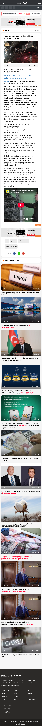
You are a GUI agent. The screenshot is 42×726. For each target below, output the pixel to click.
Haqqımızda (31, 699)
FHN (7, 241)
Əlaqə (3, 699)
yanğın (13, 241)
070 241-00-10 (8, 706)
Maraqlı (30, 693)
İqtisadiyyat (4, 693)
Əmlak (16, 696)
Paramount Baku (11, 246)
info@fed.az (7, 712)
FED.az (7, 81)
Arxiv (15, 699)
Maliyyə (16, 690)
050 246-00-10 (8, 709)
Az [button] (38, 8)
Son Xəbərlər (5, 690)
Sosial (16, 693)
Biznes (29, 690)
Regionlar (4, 696)
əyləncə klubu (23, 241)
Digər (29, 696)
